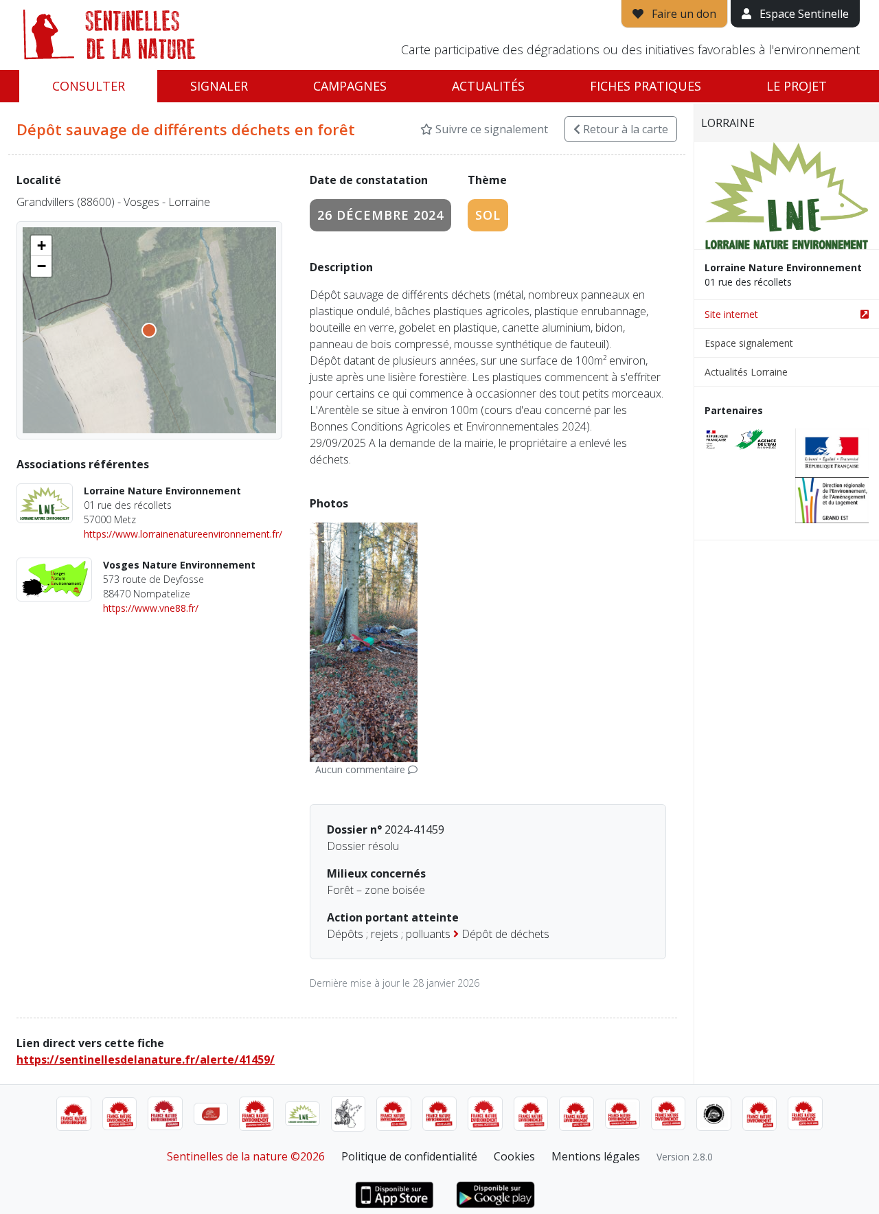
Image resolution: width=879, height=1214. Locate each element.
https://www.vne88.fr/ (150, 608)
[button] (41, 246)
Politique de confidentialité (409, 1156)
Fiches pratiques (645, 86)
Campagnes (350, 86)
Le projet (796, 86)
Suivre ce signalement (490, 129)
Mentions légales (595, 1156)
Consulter (88, 86)
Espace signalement (749, 343)
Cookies (514, 1156)
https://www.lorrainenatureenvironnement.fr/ (183, 533)
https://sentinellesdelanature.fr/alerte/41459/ (145, 1059)
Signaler (219, 86)
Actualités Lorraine (746, 371)
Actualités (488, 86)
